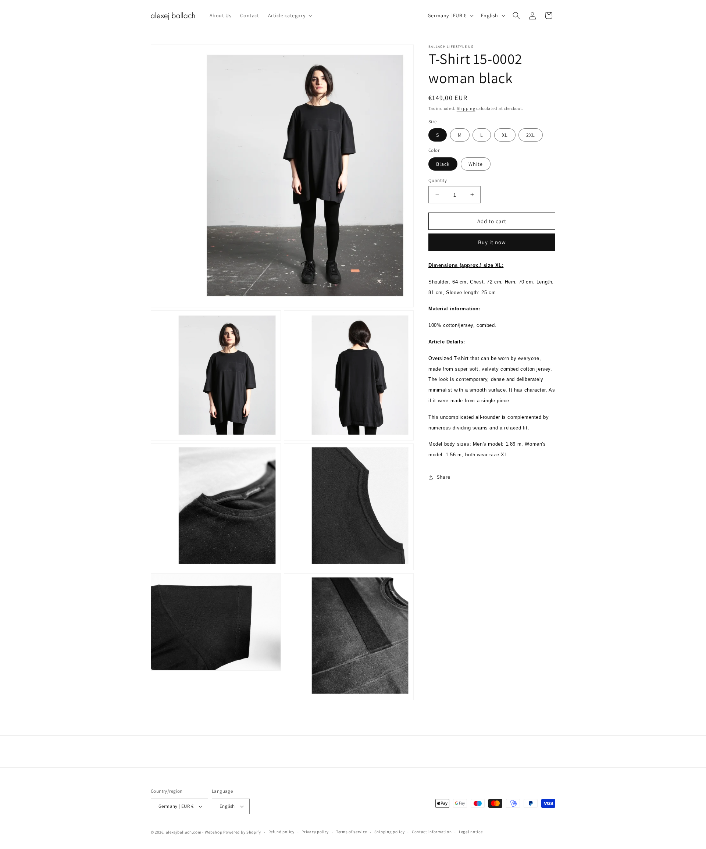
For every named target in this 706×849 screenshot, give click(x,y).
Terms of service (351, 831)
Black (443, 163)
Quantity (437, 180)
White (475, 163)
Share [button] (443, 477)
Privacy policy (315, 831)
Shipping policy (389, 831)
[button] (289, 15)
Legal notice (470, 831)
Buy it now (492, 242)
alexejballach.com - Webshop (194, 832)
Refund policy (281, 831)
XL (505, 135)
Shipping (466, 108)
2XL (530, 135)
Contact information (432, 831)
